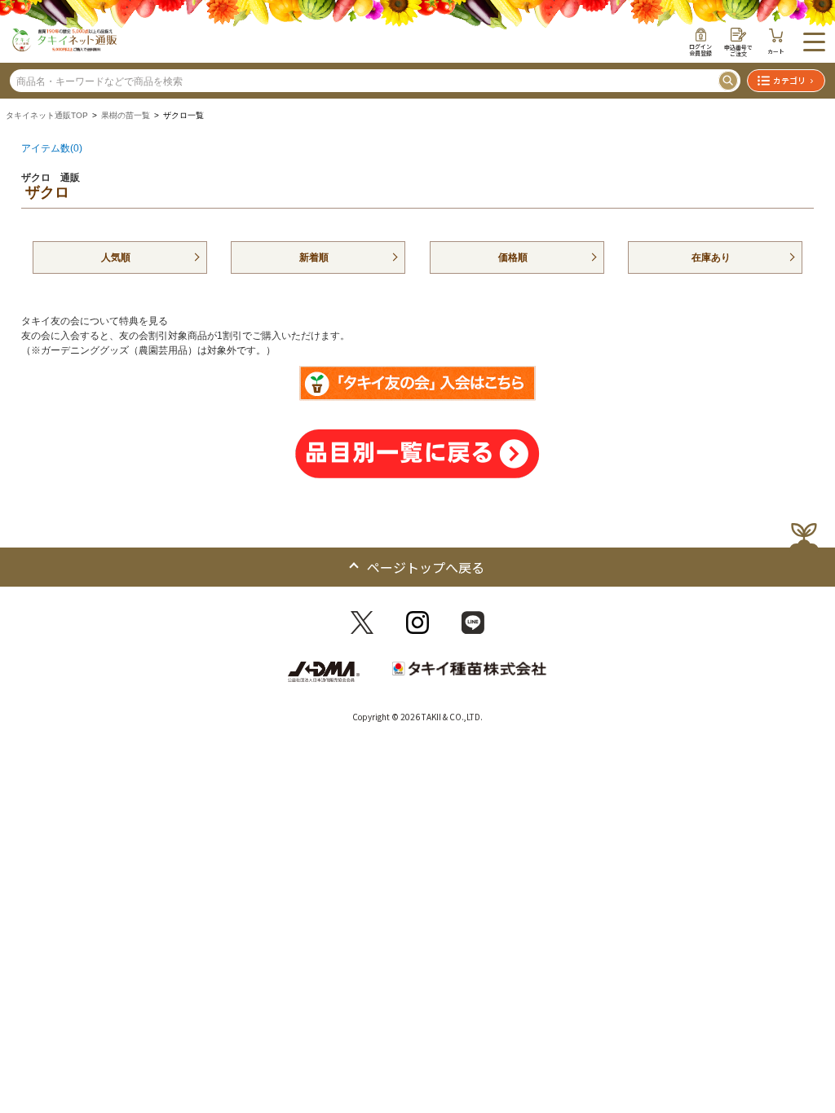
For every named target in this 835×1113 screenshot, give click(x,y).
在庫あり (711, 257)
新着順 (314, 257)
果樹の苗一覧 (125, 115)
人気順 (115, 257)
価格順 (513, 257)
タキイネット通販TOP (47, 115)
